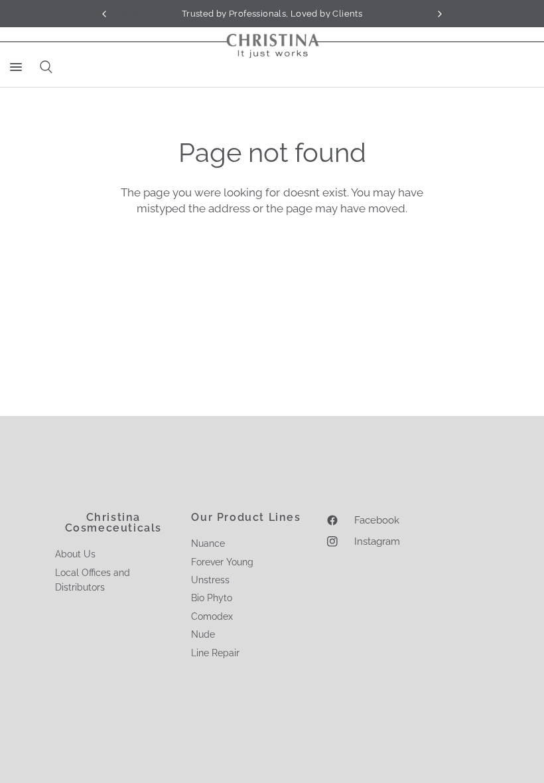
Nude (203, 634)
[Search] (43, 67)
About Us (75, 554)
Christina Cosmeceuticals (113, 523)
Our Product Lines (246, 517)
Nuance (208, 543)
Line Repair (215, 653)
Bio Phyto (211, 598)
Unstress (210, 580)
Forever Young (222, 562)
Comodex (212, 616)
